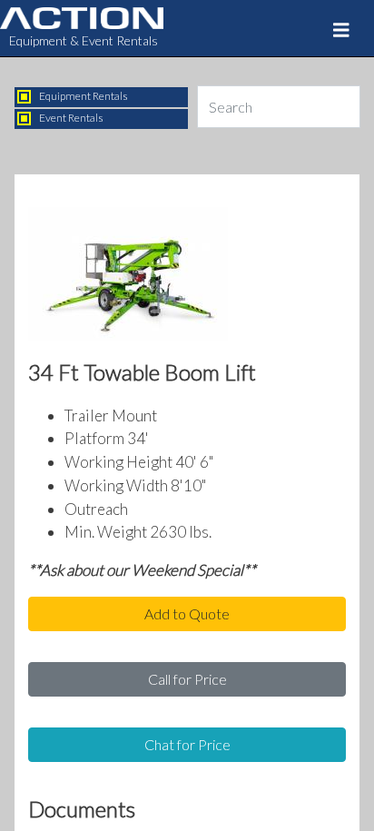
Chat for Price (187, 744)
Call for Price (187, 679)
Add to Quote (187, 613)
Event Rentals (71, 117)
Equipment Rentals (83, 96)
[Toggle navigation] (341, 30)
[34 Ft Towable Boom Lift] (128, 279)
